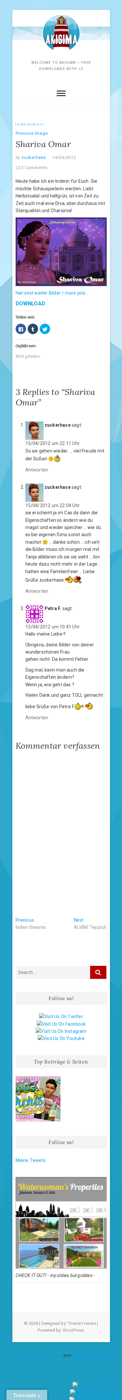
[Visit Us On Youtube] (61, 1038)
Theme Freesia (82, 1323)
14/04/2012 (64, 157)
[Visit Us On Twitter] (61, 1016)
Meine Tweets (31, 1160)
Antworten (36, 470)
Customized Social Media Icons (33, 1355)
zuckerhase (33, 157)
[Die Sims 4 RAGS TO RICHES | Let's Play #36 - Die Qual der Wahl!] (38, 1098)
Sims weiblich (29, 124)
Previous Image (32, 133)
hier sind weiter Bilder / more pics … (53, 293)
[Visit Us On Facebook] (61, 1024)
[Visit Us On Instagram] (60, 1031)
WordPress (73, 1330)
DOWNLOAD (31, 303)
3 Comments (34, 167)
